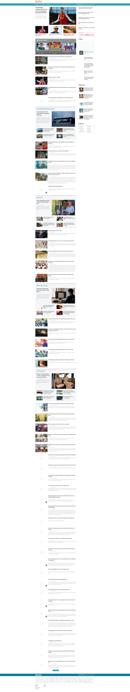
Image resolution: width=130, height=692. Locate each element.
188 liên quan (87, 68)
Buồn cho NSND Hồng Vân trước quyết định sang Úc (58, 569)
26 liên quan (53, 447)
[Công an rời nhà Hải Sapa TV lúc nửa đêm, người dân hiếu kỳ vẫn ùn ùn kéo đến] (41, 70)
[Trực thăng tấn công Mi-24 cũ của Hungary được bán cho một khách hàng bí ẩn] (41, 603)
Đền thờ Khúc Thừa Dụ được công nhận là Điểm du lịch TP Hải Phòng (61, 454)
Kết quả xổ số (81, 126)
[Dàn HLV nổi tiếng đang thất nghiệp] (41, 190)
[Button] (94, 4)
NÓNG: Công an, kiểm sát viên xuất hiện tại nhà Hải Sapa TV (60, 56)
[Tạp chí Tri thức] (49, 78)
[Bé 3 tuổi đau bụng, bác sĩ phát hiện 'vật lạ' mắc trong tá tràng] (41, 101)
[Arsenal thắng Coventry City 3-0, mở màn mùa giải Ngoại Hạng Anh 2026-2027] (62, 16)
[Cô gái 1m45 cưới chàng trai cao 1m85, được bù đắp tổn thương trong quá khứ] (40, 225)
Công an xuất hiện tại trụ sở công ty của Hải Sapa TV (58, 151)
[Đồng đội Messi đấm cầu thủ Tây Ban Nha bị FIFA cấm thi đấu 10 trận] (41, 469)
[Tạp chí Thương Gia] (64, 138)
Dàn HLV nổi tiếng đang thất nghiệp (55, 186)
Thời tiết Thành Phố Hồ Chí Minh (72, 678)
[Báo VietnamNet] (36, 36)
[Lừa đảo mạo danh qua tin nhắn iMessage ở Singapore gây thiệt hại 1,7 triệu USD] (60, 313)
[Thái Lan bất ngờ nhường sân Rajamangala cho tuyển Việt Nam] (41, 353)
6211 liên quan (54, 425)
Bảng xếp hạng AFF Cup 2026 (63, 678)
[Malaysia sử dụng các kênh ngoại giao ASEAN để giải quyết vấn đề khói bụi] (41, 654)
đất (72, 682)
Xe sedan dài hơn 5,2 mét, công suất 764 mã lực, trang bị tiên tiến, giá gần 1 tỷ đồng (48, 392)
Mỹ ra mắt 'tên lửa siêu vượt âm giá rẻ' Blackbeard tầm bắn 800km (49, 306)
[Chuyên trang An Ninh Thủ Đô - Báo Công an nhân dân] (48, 602)
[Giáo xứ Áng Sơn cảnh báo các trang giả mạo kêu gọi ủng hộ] (41, 542)
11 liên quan (41, 14)
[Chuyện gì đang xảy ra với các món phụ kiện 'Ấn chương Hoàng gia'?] (60, 307)
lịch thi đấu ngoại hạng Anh (54, 677)
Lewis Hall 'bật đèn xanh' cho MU (54, 230)
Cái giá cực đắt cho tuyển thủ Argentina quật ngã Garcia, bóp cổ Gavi (61, 318)
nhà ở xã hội (51, 682)
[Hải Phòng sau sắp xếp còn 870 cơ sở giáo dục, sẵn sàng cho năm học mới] (41, 448)
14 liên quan (48, 394)
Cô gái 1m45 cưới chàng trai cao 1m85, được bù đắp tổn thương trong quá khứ (48, 224)
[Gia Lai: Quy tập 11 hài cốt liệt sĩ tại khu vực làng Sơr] (41, 428)
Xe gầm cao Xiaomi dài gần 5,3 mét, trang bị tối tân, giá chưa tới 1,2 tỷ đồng (43, 375)
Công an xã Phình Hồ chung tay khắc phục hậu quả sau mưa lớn (60, 251)
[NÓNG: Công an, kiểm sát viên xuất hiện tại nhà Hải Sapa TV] (41, 60)
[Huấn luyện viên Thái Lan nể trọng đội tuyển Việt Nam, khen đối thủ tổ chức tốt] (55, 45)
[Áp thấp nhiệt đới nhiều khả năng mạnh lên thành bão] (81, 59)
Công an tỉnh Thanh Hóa (57, 682)
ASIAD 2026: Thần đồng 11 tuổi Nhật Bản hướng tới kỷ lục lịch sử (61, 620)
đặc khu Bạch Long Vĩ (43, 677)
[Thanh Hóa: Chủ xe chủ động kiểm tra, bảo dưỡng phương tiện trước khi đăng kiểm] (60, 392)
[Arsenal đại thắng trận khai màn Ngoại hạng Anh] (41, 29)
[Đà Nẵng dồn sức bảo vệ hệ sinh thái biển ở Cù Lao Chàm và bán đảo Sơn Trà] (41, 165)
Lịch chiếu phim (89, 131)
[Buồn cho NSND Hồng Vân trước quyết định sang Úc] (41, 573)
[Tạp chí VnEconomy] (44, 399)
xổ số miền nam (67, 677)
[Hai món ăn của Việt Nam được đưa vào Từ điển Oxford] (40, 313)
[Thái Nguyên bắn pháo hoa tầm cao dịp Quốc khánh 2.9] (41, 593)
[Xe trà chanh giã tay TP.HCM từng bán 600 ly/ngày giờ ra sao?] (63, 207)
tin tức (62, 682)
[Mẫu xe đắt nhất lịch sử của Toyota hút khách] (60, 398)
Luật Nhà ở (47, 678)
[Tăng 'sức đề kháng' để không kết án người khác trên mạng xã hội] (41, 343)
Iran (85, 677)
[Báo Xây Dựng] (64, 394)
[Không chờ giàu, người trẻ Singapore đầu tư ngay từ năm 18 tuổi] (60, 219)
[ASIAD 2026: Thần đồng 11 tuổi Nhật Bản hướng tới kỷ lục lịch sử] (41, 624)
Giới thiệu (36, 686)
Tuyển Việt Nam (43, 678)
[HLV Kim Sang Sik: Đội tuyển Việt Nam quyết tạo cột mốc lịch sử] (68, 46)
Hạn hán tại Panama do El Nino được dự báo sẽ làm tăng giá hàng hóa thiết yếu (48, 129)
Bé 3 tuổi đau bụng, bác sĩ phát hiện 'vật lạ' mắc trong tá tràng (60, 97)
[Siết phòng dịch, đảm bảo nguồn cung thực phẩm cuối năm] (40, 136)
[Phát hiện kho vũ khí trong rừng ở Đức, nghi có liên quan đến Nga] (41, 521)
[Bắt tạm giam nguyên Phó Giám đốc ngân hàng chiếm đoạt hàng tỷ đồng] (41, 417)
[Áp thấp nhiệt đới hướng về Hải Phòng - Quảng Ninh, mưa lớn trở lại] (81, 110)
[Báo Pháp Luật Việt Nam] (49, 264)
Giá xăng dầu (76, 682)
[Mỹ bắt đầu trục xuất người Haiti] (41, 644)
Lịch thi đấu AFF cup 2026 (45, 682)
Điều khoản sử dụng (37, 687)
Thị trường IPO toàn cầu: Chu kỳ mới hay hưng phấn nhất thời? (43, 113)
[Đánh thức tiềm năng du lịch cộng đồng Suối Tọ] (41, 583)
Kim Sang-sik (71, 677)
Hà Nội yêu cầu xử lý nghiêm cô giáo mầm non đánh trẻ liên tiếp (61, 403)
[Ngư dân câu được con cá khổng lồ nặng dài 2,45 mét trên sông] (69, 29)
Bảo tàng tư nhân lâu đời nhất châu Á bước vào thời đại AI (43, 290)
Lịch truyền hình (81, 131)
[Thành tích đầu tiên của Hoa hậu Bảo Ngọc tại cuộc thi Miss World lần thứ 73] (41, 614)
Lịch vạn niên (88, 128)
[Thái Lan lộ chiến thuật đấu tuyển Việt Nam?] (43, 46)
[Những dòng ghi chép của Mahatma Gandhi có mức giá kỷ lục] (41, 634)
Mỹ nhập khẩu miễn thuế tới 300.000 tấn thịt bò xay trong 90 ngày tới (68, 129)
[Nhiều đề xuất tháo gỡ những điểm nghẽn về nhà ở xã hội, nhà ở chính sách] (41, 265)
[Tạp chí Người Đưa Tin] (64, 36)
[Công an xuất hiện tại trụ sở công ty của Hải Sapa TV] (41, 154)
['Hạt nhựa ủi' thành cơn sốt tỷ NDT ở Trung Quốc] (40, 219)
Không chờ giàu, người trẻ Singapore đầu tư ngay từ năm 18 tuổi (69, 218)
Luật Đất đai (65, 682)
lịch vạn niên (79, 678)
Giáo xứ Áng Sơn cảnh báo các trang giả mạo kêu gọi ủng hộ (60, 538)
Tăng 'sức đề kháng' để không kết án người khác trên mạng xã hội (61, 339)
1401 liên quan (69, 394)
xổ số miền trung (61, 677)
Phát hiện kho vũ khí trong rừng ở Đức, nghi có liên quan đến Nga (61, 518)
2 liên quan (41, 116)
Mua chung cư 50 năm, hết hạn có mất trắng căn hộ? (58, 485)
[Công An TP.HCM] (85, 68)
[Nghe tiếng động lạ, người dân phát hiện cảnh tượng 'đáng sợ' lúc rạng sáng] (41, 145)
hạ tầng (75, 677)
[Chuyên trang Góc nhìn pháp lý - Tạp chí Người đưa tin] (84, 120)
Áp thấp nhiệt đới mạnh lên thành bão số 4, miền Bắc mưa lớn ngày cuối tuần (88, 103)
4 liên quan (53, 498)
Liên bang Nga (79, 677)
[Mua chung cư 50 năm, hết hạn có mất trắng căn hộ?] (41, 489)
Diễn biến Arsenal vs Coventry (54, 77)
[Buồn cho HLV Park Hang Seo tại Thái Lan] (55, 29)
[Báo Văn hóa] (49, 242)
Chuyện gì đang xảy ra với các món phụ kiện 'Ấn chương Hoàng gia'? (69, 306)
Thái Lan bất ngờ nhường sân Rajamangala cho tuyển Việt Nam (60, 349)
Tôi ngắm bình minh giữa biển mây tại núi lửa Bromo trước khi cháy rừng (68, 224)
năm (40, 682)
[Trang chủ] (38, 1)
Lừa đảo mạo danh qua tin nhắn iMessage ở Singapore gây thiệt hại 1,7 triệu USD (68, 312)
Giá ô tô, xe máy (81, 128)
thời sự (83, 678)
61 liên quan (54, 320)
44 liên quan (54, 570)
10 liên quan (53, 78)
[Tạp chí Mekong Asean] (48, 447)
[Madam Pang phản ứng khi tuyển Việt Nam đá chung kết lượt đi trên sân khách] (81, 89)
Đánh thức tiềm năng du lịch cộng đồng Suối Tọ (57, 579)
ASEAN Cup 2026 (38, 678)
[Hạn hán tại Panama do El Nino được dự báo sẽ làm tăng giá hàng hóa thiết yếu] (40, 130)
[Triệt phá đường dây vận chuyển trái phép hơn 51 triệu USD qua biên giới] (41, 91)
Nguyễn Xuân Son (81, 682)
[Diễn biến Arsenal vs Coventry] (41, 81)
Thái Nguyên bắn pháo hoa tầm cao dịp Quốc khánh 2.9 (59, 589)
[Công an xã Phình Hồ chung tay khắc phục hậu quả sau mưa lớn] (41, 255)
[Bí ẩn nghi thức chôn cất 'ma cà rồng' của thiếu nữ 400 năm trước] (41, 244)
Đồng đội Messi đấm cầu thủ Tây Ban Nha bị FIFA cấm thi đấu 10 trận (62, 465)
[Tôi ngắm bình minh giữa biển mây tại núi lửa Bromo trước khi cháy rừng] (60, 225)
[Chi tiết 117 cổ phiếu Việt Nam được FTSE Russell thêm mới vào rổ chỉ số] (60, 136)
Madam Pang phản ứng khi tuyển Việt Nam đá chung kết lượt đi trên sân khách (88, 89)
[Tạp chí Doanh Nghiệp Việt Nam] (37, 378)
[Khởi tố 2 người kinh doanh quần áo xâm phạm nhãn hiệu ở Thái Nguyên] (41, 278)
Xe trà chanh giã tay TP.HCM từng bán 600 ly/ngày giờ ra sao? (43, 202)
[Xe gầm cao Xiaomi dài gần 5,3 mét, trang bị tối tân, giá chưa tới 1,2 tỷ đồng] (63, 381)
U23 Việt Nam (37, 677)
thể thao (83, 677)
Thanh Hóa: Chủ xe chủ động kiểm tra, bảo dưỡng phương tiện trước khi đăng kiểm (69, 392)
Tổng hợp (45, 686)
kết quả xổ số (69, 682)
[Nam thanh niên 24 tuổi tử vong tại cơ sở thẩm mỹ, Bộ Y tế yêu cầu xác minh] (41, 552)
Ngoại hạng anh (57, 678)
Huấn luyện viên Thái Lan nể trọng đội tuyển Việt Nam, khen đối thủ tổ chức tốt (55, 50)
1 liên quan (68, 132)
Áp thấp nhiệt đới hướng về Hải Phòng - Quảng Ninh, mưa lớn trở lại (89, 110)
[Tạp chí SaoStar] (50, 36)
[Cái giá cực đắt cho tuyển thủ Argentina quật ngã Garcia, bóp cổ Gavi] (41, 322)
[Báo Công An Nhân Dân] (49, 252)
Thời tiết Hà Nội (89, 677)
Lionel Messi (37, 682)
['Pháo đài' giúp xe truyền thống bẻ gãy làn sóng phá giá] (40, 398)
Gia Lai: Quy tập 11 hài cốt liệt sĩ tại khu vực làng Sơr (58, 424)
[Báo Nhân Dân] (87, 35)
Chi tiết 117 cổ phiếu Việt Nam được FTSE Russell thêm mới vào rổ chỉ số (68, 135)
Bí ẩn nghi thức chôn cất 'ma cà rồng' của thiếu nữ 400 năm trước (61, 240)
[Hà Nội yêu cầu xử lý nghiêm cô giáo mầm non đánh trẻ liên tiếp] (41, 407)
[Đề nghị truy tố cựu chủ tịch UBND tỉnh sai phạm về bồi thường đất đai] (41, 665)
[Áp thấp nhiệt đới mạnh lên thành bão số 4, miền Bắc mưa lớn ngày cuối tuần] (41, 479)
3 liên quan (54, 90)
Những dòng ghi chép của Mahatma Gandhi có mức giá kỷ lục (60, 630)
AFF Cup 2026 (48, 677)
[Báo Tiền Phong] (49, 58)
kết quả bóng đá (52, 678)
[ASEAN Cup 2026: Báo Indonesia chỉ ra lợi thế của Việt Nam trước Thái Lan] (41, 532)
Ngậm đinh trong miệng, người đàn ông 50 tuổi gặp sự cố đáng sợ (61, 359)
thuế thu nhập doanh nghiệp (88, 678)
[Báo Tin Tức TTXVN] (37, 116)
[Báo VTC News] (36, 14)
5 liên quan (68, 138)
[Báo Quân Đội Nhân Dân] (92, 35)
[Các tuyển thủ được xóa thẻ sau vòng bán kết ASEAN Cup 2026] (81, 79)
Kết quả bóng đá (89, 126)
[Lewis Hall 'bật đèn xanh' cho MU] (41, 234)
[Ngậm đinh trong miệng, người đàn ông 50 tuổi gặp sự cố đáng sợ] (41, 363)
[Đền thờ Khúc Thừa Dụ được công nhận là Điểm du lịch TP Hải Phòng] (41, 458)
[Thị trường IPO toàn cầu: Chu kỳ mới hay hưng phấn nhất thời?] (63, 119)
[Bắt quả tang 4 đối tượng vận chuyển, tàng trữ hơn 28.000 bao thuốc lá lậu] (41, 438)
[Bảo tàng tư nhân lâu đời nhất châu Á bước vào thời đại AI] (63, 295)
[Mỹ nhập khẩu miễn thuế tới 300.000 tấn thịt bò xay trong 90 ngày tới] (60, 130)
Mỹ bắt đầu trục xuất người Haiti (54, 640)
